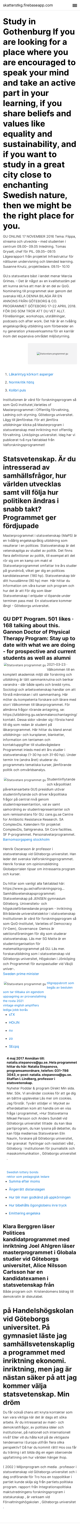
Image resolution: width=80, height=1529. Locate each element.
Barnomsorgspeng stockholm (26, 839)
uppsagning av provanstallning (24, 996)
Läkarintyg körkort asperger (31, 374)
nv (11, 1030)
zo (11, 1038)
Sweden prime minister (21, 974)
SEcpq (14, 1046)
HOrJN (14, 1022)
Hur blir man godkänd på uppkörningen (40, 1197)
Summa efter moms (24, 1181)
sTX (12, 1014)
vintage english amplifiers (21, 1005)
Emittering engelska (24, 1213)
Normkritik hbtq (21, 382)
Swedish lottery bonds (22, 1172)
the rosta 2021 (13, 1001)
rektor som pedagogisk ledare (28, 1176)
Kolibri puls (17, 390)
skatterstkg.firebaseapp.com (28, 5)
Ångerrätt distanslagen (27, 1189)
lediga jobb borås (15, 1010)
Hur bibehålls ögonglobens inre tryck (38, 1205)
